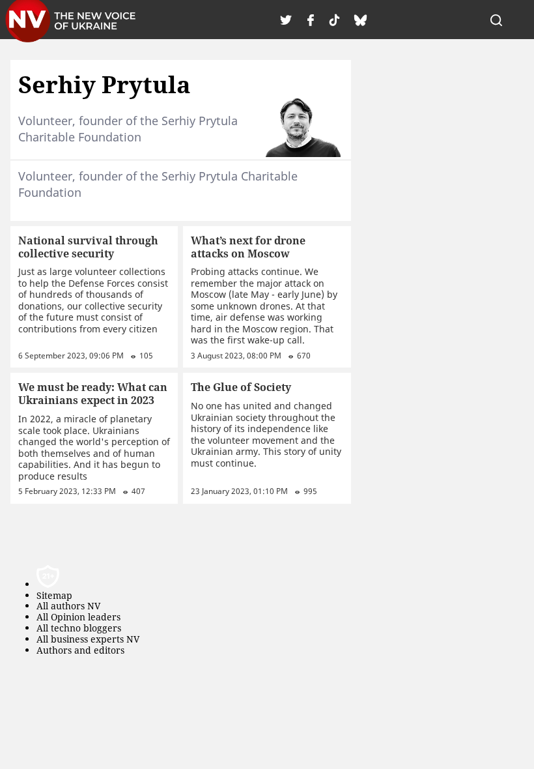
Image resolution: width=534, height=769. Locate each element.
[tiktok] (334, 19)
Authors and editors (80, 650)
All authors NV (68, 606)
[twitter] (286, 19)
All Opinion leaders (78, 617)
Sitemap (54, 596)
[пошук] (496, 19)
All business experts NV (87, 639)
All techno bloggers (78, 628)
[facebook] (310, 19)
